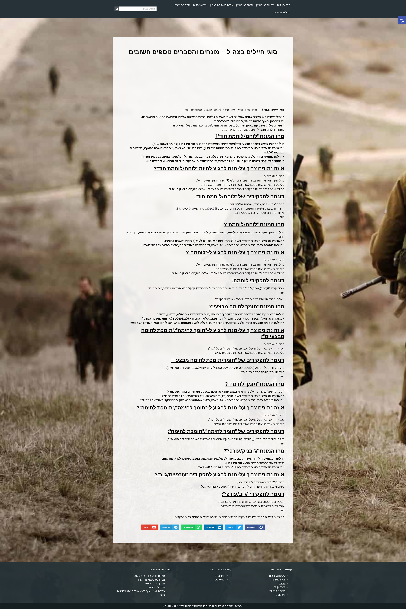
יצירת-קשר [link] (279, 587)
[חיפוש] (117, 8)
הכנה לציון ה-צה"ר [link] (180, 189)
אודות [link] (282, 583)
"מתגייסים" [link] (219, 579)
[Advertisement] (203, 82)
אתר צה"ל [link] (220, 575)
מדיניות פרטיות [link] (277, 591)
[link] (402, 20)
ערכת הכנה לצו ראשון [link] (221, 5)
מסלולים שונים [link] (182, 5)
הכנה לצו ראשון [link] (156, 587)
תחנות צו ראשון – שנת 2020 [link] (149, 575)
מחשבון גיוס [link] (283, 5)
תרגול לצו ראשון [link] (244, 5)
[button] (255, 527)
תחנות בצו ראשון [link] (265, 5)
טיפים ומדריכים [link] (277, 575)
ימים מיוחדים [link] (200, 5)
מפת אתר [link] (280, 594)
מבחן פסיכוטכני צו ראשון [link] (151, 579)
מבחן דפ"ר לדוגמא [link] (154, 583)
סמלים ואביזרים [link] (281, 12)
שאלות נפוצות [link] (278, 579)
